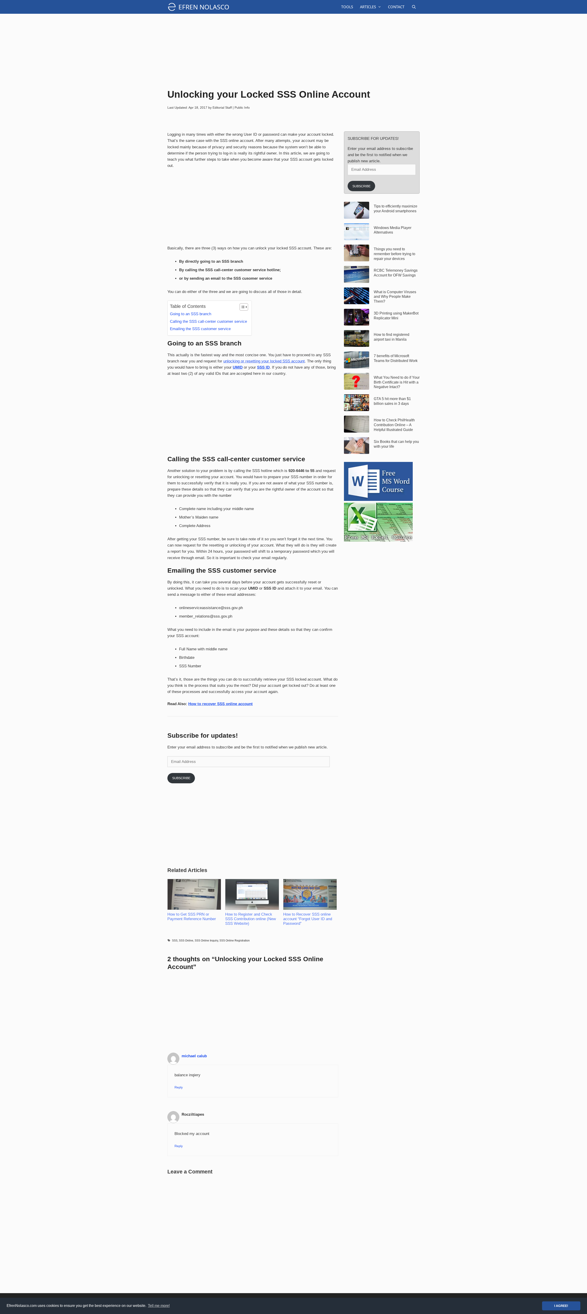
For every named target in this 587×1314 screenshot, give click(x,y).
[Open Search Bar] (414, 7)
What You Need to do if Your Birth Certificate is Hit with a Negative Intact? (397, 382)
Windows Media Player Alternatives (392, 230)
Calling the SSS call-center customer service (208, 321)
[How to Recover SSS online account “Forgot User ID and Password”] (309, 894)
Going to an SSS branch (190, 314)
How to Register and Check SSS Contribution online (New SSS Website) (250, 919)
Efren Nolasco (203, 7)
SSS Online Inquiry (206, 940)
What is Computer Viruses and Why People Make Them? (395, 297)
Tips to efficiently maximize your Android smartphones (395, 208)
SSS (174, 940)
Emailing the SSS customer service (200, 329)
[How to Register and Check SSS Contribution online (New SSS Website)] (251, 894)
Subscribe (181, 778)
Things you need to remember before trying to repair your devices (394, 254)
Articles (368, 6)
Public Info (242, 107)
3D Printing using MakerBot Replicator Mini (396, 315)
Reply (178, 1087)
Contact (396, 6)
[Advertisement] (293, 50)
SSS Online (186, 940)
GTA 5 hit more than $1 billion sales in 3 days (392, 401)
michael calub (194, 1056)
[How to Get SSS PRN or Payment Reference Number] (194, 894)
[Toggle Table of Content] (241, 307)
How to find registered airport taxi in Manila (391, 337)
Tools (347, 6)
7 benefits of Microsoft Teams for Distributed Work (396, 358)
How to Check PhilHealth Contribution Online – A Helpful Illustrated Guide (394, 425)
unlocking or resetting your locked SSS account (264, 361)
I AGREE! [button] (561, 1306)
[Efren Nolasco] (172, 7)
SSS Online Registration (234, 940)
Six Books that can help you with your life (396, 444)
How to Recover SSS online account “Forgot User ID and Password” (307, 919)
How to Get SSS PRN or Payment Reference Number (191, 916)
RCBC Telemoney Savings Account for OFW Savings (396, 272)
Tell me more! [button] (159, 1306)
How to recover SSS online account (220, 704)
